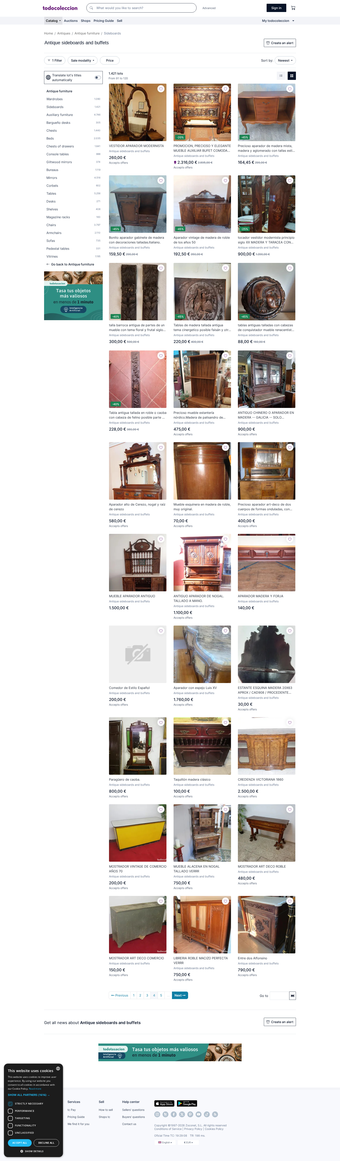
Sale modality (81, 60)
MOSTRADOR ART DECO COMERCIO (136, 958)
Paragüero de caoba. (124, 779)
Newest (284, 60)
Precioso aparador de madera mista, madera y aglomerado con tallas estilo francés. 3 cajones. (266, 148)
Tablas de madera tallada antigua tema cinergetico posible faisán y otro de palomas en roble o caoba (202, 327)
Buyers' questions (133, 1116)
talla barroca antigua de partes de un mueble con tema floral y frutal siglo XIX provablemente (136, 327)
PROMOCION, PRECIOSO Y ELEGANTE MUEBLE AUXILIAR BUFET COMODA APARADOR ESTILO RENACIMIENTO (202, 148)
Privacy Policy (193, 1128)
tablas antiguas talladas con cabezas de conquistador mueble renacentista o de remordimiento (265, 327)
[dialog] (33, 1110)
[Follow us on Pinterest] (190, 1114)
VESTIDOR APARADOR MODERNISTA (136, 146)
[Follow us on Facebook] (174, 1114)
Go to (264, 996)
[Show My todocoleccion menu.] (293, 21)
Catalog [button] (52, 21)
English (166, 1142)
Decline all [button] (46, 1142)
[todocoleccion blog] (215, 1114)
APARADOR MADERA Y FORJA (260, 596)
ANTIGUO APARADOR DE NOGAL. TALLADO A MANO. (199, 598)
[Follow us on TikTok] (207, 1114)
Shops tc (104, 1116)
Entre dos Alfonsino (252, 958)
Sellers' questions (133, 1109)
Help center (131, 1102)
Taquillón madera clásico (192, 779)
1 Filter (57, 60)
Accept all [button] (19, 1142)
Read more (35, 1088)
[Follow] (160, 88)
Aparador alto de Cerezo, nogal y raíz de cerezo (137, 506)
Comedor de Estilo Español (129, 688)
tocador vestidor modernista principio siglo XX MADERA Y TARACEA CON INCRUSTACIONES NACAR (266, 240)
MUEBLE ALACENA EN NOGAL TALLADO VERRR (197, 868)
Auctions (71, 21)
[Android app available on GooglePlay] (187, 1103)
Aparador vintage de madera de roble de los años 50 (202, 240)
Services (73, 1102)
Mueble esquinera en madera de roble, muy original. (202, 506)
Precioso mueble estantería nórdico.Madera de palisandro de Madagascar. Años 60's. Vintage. (198, 415)
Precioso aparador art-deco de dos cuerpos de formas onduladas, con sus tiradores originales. (264, 506)
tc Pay (71, 1109)
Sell (119, 21)
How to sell (106, 1109)
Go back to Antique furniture (72, 264)
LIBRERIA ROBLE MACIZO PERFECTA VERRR (201, 960)
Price (110, 60)
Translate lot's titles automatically (66, 77)
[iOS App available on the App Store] (164, 1103)
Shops (86, 21)
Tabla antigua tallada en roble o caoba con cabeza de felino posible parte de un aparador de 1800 (137, 415)
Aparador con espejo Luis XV (195, 688)
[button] (33, 1095)
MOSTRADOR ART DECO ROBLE (262, 866)
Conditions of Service (168, 1128)
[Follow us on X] (182, 1114)
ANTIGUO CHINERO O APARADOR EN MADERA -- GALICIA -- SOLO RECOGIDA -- (266, 415)
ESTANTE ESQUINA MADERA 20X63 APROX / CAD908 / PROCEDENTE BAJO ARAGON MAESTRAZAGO (265, 690)
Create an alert (282, 43)
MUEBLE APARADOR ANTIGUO (132, 596)
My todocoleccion (275, 21)
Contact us (129, 1124)
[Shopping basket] (293, 7)
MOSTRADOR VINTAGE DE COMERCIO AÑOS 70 (137, 868)
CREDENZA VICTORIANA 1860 (260, 779)
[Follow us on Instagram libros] (165, 1114)
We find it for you (78, 1124)
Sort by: (267, 60)
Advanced (209, 8)
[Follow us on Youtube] (198, 1114)
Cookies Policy (214, 1128)
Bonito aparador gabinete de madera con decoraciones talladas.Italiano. (136, 240)
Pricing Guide (104, 21)
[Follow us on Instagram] (157, 1114)
